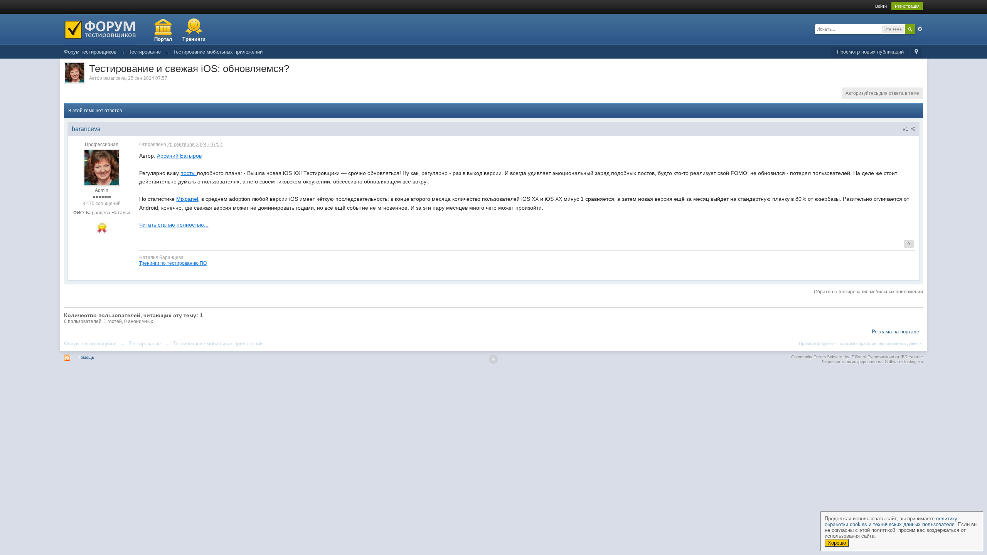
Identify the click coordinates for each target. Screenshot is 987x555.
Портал (163, 39)
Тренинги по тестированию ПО (173, 263)
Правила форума (816, 343)
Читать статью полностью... (174, 225)
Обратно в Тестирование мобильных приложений (868, 291)
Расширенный (920, 29)
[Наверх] (493, 359)
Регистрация (907, 6)
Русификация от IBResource (894, 357)
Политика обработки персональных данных (879, 343)
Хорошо (837, 543)
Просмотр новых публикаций (870, 52)
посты (188, 173)
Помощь (85, 357)
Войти (881, 6)
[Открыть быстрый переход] (916, 52)
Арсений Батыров (179, 156)
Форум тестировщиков (90, 343)
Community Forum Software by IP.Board (828, 357)
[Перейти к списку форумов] (100, 29)
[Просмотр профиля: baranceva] (102, 167)
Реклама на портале (895, 332)
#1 (906, 129)
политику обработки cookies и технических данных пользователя (891, 521)
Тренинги (193, 39)
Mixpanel (187, 199)
